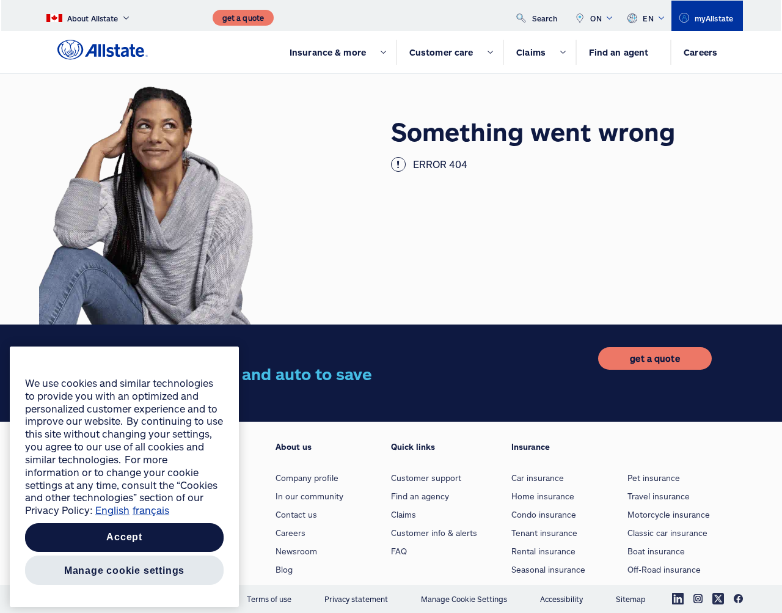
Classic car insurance (667, 533)
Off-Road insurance (664, 569)
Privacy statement (356, 599)
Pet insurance (653, 478)
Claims (403, 514)
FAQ (399, 551)
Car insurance (537, 478)
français (151, 510)
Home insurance (542, 496)
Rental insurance (543, 551)
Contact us (296, 514)
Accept (124, 537)
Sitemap (631, 599)
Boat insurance (656, 551)
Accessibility (561, 599)
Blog (284, 569)
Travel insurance (658, 496)
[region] (124, 477)
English (112, 510)
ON (596, 18)
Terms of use (269, 599)
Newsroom (296, 551)
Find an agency (420, 496)
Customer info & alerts (434, 533)
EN (648, 18)
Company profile (307, 478)
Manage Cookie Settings (464, 599)
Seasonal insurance (548, 569)
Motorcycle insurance (668, 514)
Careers (290, 533)
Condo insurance (543, 514)
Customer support (426, 478)
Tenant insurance (544, 533)
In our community (309, 496)
